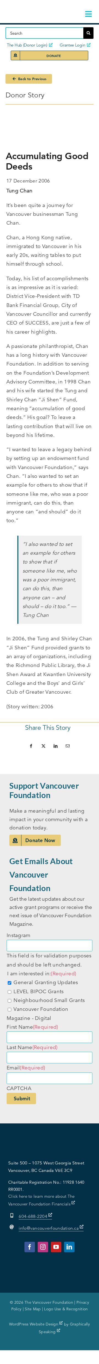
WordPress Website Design (34, 1324)
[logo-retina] (34, 8)
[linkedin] (69, 1247)
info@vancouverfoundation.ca (49, 1228)
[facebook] (29, 1247)
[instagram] (43, 1247)
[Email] (67, 746)
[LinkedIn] (55, 746)
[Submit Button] (88, 33)
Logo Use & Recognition (66, 1308)
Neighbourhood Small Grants (49, 1000)
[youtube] (56, 1247)
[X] (43, 746)
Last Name (32, 1047)
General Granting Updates (45, 982)
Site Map (33, 1308)
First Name (32, 1027)
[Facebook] (31, 746)
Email (26, 1067)
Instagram (19, 935)
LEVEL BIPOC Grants (38, 991)
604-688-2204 (33, 1216)
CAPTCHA (19, 1088)
